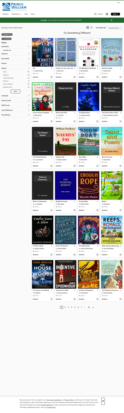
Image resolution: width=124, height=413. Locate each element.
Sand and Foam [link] (107, 157)
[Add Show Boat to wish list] (97, 166)
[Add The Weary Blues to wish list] (97, 121)
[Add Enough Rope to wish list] (97, 210)
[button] (98, 14)
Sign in (115, 14)
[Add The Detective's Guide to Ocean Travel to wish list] (120, 299)
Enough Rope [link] (83, 201)
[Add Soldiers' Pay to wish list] (74, 166)
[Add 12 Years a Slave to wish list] (51, 255)
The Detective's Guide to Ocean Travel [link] (111, 290)
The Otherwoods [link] (84, 246)
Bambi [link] (104, 201)
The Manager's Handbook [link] (87, 68)
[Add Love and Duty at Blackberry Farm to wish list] (51, 121)
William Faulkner (62, 159)
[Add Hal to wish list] (51, 77)
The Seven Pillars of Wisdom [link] (111, 113)
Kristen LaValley (62, 248)
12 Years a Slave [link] (38, 246)
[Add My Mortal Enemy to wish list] (74, 210)
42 (89, 307)
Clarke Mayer (84, 293)
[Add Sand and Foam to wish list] (120, 166)
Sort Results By (101, 28)
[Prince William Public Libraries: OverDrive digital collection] (14, 7)
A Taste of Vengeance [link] (86, 290)
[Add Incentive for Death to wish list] (74, 299)
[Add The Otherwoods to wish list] (97, 255)
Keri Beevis (37, 293)
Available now (7, 50)
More (15, 91)
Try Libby (44, 20)
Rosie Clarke (37, 115)
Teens (33, 14)
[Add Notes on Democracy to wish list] (51, 210)
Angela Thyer (107, 71)
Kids (26, 14)
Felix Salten (107, 204)
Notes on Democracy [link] (39, 201)
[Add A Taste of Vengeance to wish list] (97, 299)
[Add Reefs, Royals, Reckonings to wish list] (120, 255)
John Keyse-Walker (109, 248)
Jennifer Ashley (38, 71)
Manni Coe (60, 71)
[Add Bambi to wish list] (120, 210)
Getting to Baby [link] (107, 68)
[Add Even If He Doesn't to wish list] (74, 255)
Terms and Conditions (53, 400)
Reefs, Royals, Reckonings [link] (110, 246)
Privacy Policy (69, 400)
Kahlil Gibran (107, 159)
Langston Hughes (85, 115)
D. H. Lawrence (38, 159)
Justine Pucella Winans (87, 248)
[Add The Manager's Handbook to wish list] (97, 77)
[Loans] (107, 14)
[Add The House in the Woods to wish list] (51, 299)
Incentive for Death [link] (62, 290)
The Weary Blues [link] (84, 113)
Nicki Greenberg (108, 293)
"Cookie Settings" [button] (46, 405)
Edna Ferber (84, 159)
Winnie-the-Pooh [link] (61, 113)
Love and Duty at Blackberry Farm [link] (42, 113)
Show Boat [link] (82, 157)
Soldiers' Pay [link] (60, 157)
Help (118, 2)
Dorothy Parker (85, 204)
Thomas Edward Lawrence (111, 115)
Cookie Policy (51, 407)
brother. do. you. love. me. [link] (64, 68)
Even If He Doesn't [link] (62, 246)
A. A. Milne (60, 115)
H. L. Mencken (38, 204)
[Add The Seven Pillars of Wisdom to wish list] (120, 121)
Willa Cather (61, 204)
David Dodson (84, 71)
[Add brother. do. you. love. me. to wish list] (74, 77)
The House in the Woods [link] (41, 290)
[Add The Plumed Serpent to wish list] (51, 166)
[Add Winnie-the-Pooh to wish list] (74, 121)
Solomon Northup (39, 248)
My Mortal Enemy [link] (61, 201)
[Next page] (93, 307)
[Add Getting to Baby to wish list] (120, 77)
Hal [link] (34, 68)
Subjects (5, 14)
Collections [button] (16, 14)
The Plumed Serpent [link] (39, 157)
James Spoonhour (62, 293)
